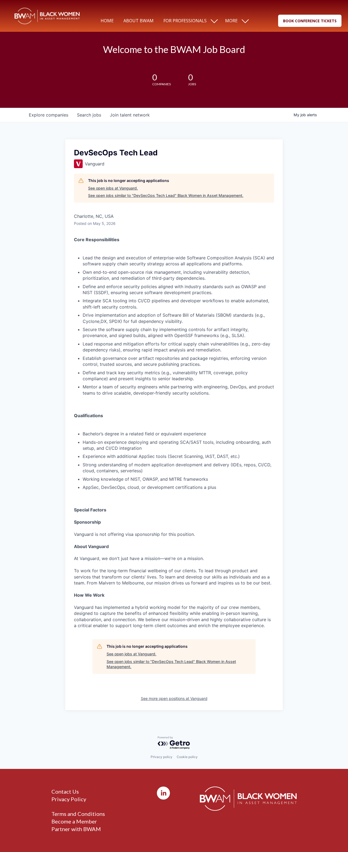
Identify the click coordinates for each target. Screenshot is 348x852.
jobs (89, 115)
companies (48, 115)
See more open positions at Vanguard (174, 698)
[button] (309, 21)
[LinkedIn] (163, 793)
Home (107, 21)
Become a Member (74, 821)
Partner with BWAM (76, 829)
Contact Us (65, 791)
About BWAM (138, 21)
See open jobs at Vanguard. (113, 188)
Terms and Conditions (78, 814)
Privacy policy (161, 757)
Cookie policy (187, 757)
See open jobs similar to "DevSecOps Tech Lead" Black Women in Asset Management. (165, 195)
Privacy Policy (68, 799)
